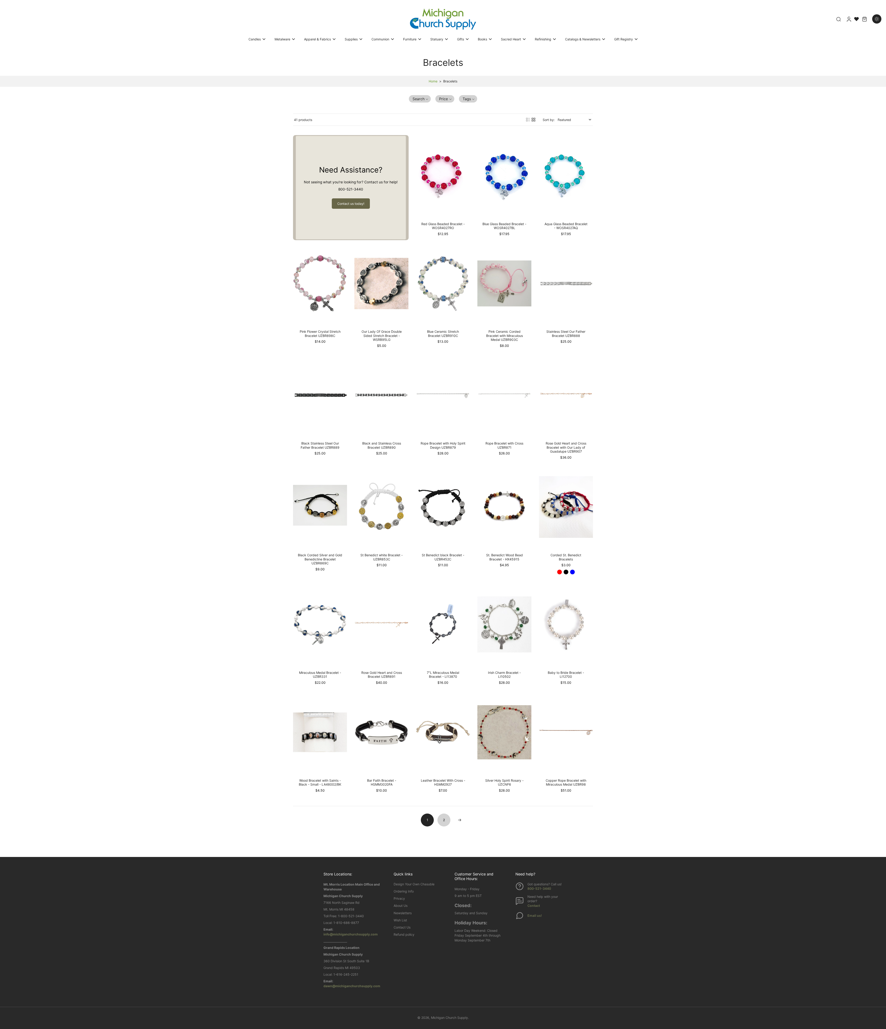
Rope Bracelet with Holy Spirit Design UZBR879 (443, 445)
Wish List (400, 920)
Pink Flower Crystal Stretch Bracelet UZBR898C (320, 334)
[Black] (566, 572)
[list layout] (528, 119)
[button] (420, 98)
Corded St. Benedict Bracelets (566, 557)
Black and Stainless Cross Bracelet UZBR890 (381, 445)
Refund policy (404, 934)
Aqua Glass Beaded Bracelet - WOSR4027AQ (566, 226)
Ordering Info (404, 891)
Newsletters (403, 913)
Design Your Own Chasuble (414, 884)
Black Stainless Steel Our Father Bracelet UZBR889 (320, 445)
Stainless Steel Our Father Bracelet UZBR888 (565, 334)
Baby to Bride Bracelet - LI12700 (566, 675)
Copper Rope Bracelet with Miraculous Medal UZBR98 (566, 782)
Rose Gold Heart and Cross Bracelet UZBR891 (381, 675)
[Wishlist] (856, 19)
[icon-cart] (864, 19)
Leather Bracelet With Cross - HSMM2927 (443, 782)
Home (433, 81)
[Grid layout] (533, 119)
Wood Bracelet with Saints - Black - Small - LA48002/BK (320, 782)
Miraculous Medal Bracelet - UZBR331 (320, 675)
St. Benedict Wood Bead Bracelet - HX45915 (504, 557)
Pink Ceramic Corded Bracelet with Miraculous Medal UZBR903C (504, 336)
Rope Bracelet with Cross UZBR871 (504, 445)
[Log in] (849, 19)
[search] (838, 19)
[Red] (559, 572)
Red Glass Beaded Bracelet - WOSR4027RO (443, 226)
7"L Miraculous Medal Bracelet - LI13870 (443, 675)
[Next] (459, 820)
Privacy (399, 898)
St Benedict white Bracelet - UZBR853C (381, 557)
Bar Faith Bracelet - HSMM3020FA (381, 782)
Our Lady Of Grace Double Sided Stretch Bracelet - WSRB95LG (382, 336)
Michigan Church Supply (449, 1018)
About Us (400, 906)
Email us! (534, 915)
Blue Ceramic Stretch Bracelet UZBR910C (443, 334)
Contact (533, 906)
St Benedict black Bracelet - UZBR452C (443, 557)
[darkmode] (876, 19)
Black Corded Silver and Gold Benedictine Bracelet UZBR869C (320, 559)
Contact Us (402, 927)
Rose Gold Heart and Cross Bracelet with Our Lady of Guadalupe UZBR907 (566, 447)
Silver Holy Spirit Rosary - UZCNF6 (504, 782)
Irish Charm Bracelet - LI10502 (504, 675)
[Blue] (572, 572)
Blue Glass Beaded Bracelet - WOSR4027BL (504, 226)
